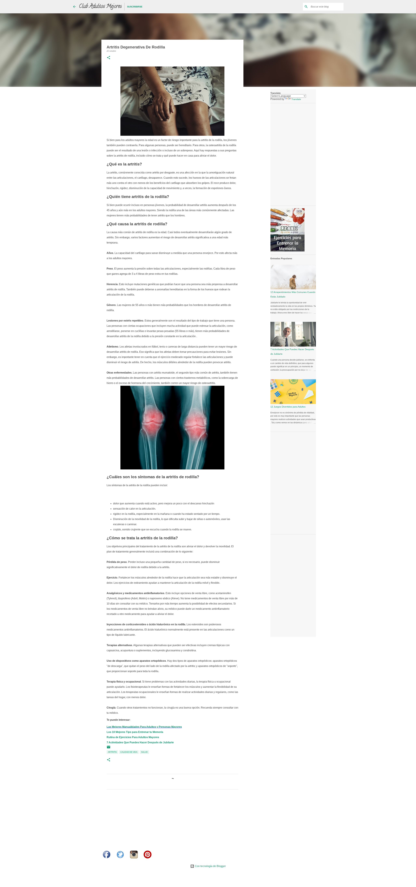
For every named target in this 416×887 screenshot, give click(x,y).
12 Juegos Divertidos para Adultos (288, 406)
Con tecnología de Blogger (210, 866)
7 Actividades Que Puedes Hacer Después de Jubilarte (140, 742)
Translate (296, 99)
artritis (112, 752)
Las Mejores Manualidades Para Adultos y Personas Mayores (144, 726)
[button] (108, 58)
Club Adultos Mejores (100, 7)
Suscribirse (134, 6)
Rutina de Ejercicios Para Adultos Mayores (133, 737)
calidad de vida (128, 752)
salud (144, 752)
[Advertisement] (172, 822)
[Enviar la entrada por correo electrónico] (108, 748)
